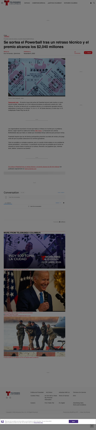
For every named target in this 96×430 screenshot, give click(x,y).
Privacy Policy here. (38, 422)
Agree (73, 421)
